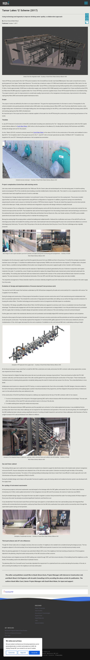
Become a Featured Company (13, 633)
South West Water (22, 126)
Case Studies (38, 610)
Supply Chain (38, 615)
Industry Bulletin (39, 623)
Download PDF (9, 592)
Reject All (23, 652)
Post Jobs (7, 635)
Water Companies (40, 608)
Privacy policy (58, 655)
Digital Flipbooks (39, 618)
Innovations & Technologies (42, 613)
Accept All (34, 652)
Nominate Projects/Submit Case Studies (16, 630)
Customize (12, 652)
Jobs (36, 620)
